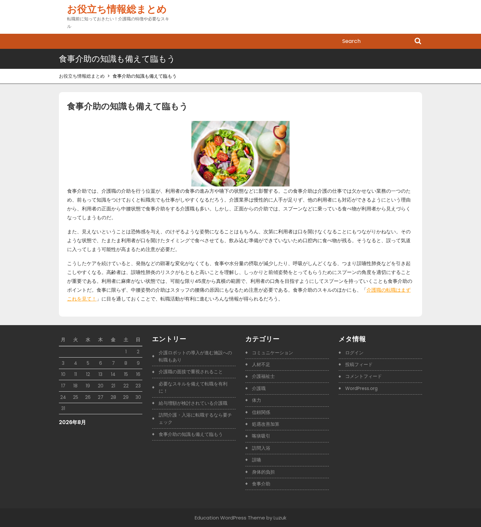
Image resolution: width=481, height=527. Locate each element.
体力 (256, 400)
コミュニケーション (272, 352)
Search (418, 41)
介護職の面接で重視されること (191, 371)
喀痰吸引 (261, 436)
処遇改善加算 (265, 424)
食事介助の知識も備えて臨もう (191, 434)
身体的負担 (263, 472)
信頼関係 (261, 412)
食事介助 (261, 483)
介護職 (259, 388)
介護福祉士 (263, 376)
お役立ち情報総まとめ (117, 9)
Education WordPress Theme (230, 517)
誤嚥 (256, 460)
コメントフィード (363, 376)
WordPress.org (361, 388)
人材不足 (261, 364)
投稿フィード (359, 364)
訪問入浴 (261, 448)
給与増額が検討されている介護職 (193, 403)
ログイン (354, 352)
